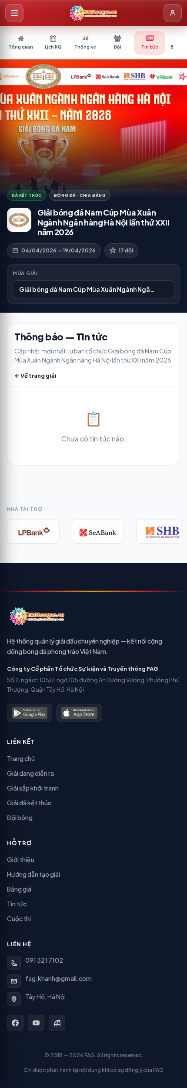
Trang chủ (21, 758)
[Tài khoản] (173, 13)
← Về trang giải (35, 375)
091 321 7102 (44, 960)
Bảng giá (19, 889)
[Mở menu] (14, 13)
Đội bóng (20, 817)
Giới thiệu (20, 859)
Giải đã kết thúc (29, 803)
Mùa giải (25, 273)
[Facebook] (15, 1023)
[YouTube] (36, 1023)
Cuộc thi (19, 918)
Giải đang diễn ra (30, 773)
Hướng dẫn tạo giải (33, 874)
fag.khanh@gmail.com (58, 978)
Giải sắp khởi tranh (33, 788)
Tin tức (17, 904)
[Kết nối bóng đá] (57, 1023)
